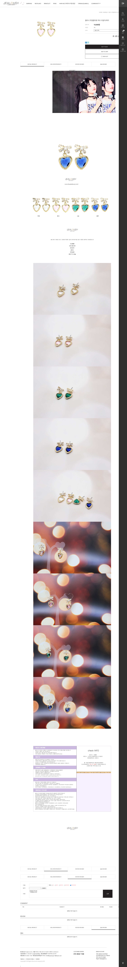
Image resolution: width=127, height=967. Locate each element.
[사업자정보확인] (36, 954)
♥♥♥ (61, 885)
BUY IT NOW (105, 47)
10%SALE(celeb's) (83, 3)
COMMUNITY (95, 3)
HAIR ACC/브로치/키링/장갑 (67, 3)
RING (54, 3)
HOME (100, 12)
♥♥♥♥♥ (73, 885)
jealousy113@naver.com (56, 955)
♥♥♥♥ (67, 885)
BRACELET (47, 3)
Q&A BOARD (103, 64)
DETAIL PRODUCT (32, 64)
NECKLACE (38, 3)
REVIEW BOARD (79, 64)
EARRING (29, 3)
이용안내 (22, 959)
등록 (108, 894)
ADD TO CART (104, 51)
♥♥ (57, 885)
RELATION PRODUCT (55, 64)
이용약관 (37, 959)
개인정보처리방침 (30, 959)
